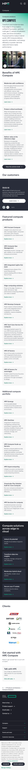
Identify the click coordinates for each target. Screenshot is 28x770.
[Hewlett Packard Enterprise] (5, 4)
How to (6, 703)
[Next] (7, 207)
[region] (14, 195)
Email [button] (5, 710)
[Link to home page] (3, 688)
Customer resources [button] (8, 737)
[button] (21, 3)
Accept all (6, 764)
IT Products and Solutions (13, 688)
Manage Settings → (6, 767)
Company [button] (5, 723)
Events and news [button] (7, 732)
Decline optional (18, 764)
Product (7, 706)
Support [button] (4, 728)
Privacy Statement (13, 761)
